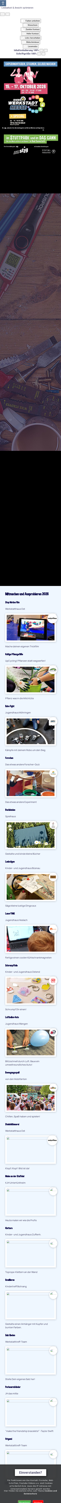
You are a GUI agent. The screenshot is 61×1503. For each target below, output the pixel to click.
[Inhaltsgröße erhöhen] (46, 50)
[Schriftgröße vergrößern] (43, 53)
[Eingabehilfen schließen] (7, 14)
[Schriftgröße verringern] (39, 53)
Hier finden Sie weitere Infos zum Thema (30, 1492)
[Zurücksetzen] (2, 14)
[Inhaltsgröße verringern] (41, 50)
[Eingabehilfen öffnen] (3, 3)
